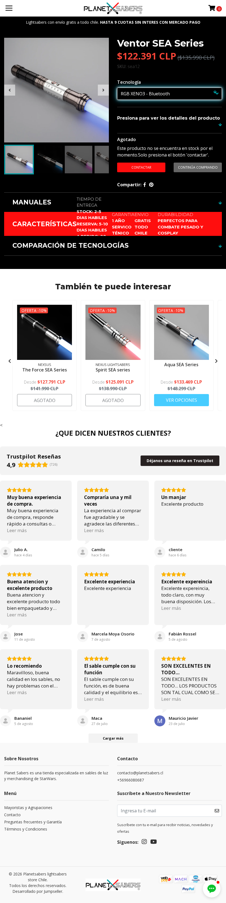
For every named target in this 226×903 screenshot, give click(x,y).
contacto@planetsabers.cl (140, 772)
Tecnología (129, 82)
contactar (141, 167)
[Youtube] (153, 843)
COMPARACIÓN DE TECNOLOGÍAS (70, 245)
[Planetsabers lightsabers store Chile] (113, 8)
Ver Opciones (181, 400)
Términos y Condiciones (25, 829)
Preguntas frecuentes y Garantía (33, 821)
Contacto (12, 814)
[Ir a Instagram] (144, 843)
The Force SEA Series (44, 370)
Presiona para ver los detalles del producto (168, 118)
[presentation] (9, 90)
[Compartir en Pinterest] (151, 185)
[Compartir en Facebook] (145, 185)
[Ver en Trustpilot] (5, 552)
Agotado (126, 139)
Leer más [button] (17, 530)
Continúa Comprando (198, 167)
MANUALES (31, 202)
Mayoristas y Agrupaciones (28, 807)
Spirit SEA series (113, 370)
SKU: (122, 66)
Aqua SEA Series (181, 365)
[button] (211, 888)
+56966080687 (130, 780)
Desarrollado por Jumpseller (37, 891)
